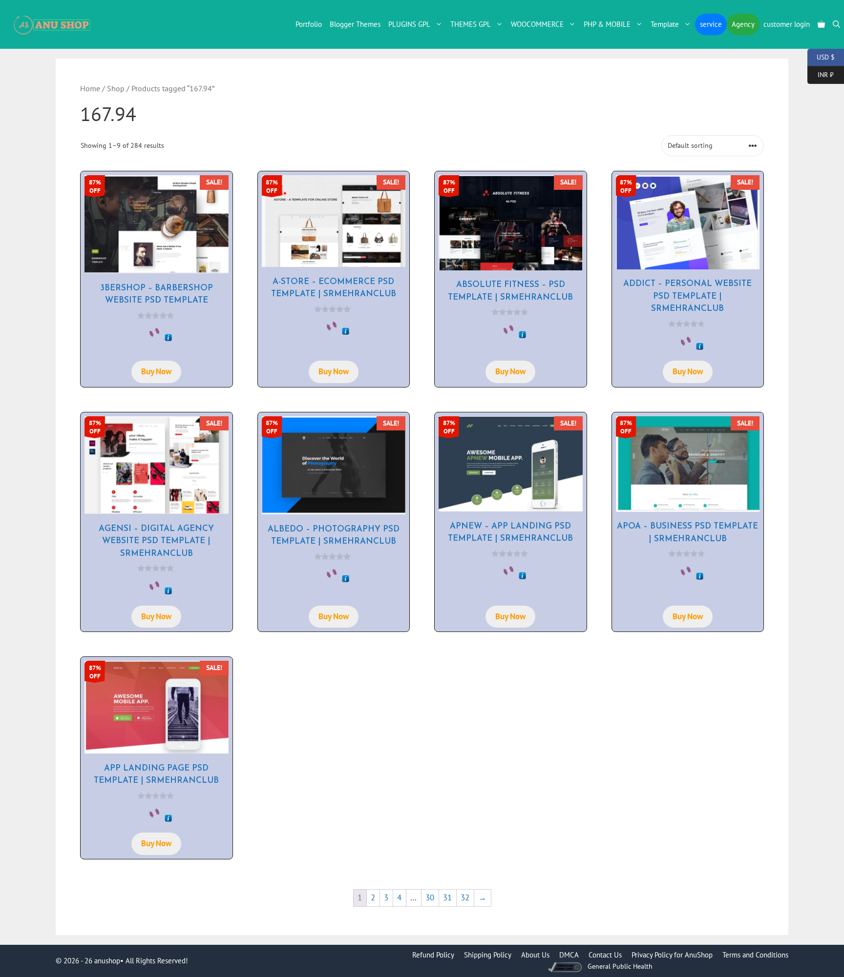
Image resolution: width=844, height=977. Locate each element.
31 (447, 897)
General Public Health (620, 966)
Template (665, 24)
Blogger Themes (355, 24)
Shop (116, 88)
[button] (836, 24)
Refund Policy (433, 954)
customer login (786, 24)
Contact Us (605, 954)
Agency (743, 24)
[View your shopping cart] (821, 24)
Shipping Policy (487, 954)
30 (429, 897)
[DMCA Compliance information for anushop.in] (566, 966)
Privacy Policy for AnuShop (672, 954)
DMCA (569, 954)
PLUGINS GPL (409, 24)
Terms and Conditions (755, 954)
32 (465, 897)
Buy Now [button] (156, 371)
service (711, 24)
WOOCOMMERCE (537, 24)
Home (90, 88)
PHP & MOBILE (607, 24)
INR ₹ (820, 74)
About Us (535, 954)
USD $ (821, 56)
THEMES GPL (470, 24)
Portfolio (308, 24)
